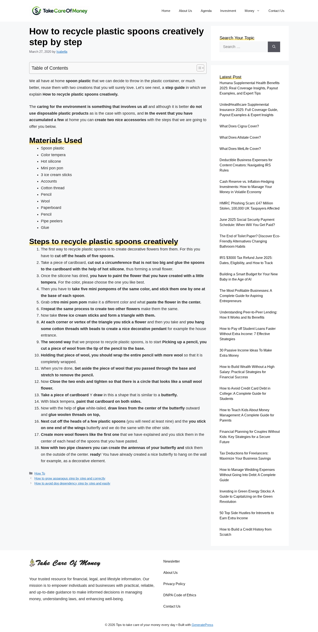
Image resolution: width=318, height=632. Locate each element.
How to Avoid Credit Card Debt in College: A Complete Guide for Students (245, 394)
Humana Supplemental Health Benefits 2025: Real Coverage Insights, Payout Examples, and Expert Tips (249, 88)
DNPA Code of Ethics (179, 595)
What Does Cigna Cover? (239, 126)
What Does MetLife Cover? (240, 149)
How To (39, 473)
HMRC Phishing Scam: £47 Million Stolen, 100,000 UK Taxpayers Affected (249, 205)
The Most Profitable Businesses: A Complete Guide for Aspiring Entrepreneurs (246, 296)
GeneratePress (202, 625)
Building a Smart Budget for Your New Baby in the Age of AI (249, 276)
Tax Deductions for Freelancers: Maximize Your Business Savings (245, 455)
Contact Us (276, 11)
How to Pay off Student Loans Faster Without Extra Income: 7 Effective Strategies (248, 334)
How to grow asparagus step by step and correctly (69, 478)
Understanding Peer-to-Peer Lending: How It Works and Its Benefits (248, 314)
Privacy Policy (174, 584)
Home (166, 11)
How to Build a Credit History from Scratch (245, 532)
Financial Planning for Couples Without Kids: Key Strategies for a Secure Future (250, 437)
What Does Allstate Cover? (240, 137)
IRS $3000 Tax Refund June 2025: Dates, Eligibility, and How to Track (246, 260)
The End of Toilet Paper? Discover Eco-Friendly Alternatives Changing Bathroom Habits (250, 241)
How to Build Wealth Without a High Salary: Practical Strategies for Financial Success (247, 372)
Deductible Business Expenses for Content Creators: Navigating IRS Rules (246, 165)
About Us (185, 11)
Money (249, 11)
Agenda (206, 11)
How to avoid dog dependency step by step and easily (72, 483)
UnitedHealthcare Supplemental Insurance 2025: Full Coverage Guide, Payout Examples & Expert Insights (249, 110)
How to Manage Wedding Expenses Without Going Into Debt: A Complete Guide (248, 475)
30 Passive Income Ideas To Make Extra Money (246, 352)
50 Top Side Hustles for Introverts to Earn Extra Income (247, 515)
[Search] (274, 47)
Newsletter (171, 561)
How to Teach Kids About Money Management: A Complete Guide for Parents (247, 415)
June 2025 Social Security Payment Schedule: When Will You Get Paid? (247, 222)
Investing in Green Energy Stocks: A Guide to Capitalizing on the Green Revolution (247, 496)
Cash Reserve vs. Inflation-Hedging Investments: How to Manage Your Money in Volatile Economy (247, 187)
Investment (228, 11)
